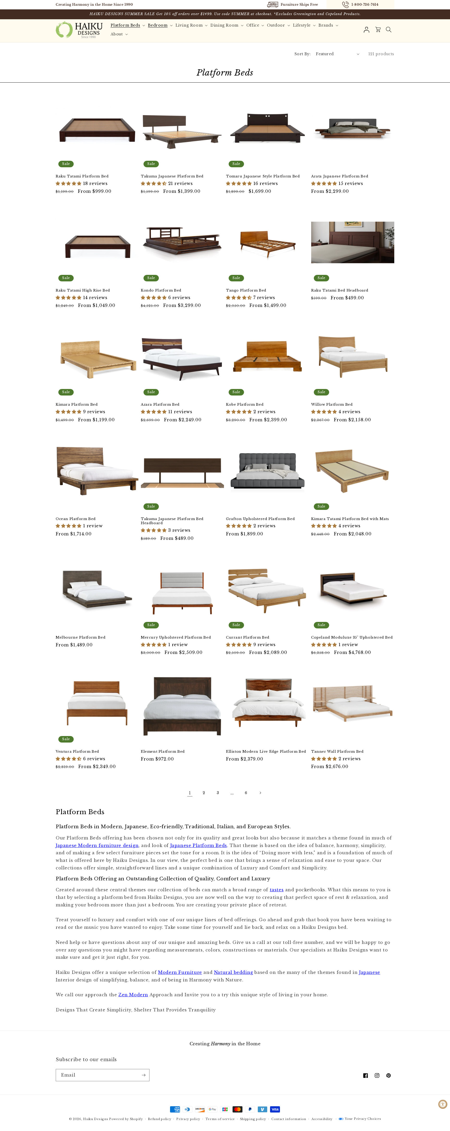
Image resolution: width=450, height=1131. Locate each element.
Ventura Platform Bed (77, 752)
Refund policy (159, 1119)
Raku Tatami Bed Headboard (339, 290)
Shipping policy (253, 1119)
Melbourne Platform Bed (80, 637)
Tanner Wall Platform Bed (337, 752)
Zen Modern (133, 994)
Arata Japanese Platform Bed (339, 176)
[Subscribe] (143, 1075)
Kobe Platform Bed (245, 405)
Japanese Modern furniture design (97, 845)
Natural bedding (233, 972)
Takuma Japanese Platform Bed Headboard (172, 521)
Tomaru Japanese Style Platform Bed (263, 176)
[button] (388, 29)
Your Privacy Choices (363, 1119)
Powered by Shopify (126, 1119)
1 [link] (190, 792)
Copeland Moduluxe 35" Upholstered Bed (352, 637)
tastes (277, 889)
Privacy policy (188, 1119)
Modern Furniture (180, 972)
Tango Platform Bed (246, 290)
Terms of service (220, 1119)
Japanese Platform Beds (198, 845)
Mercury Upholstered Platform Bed (176, 637)
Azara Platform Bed (160, 405)
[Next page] (260, 793)
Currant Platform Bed (248, 637)
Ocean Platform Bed (76, 519)
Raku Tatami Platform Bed (82, 176)
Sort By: (303, 54)
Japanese (369, 972)
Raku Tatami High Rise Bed (83, 290)
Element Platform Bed (163, 752)
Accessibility (322, 1119)
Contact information (288, 1119)
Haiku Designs (95, 1119)
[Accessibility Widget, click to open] (442, 1104)
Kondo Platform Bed (161, 290)
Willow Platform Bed (332, 405)
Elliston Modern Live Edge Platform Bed (266, 752)
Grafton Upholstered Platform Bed (260, 519)
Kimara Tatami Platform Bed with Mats (350, 519)
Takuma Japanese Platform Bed (172, 176)
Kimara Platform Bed (77, 405)
